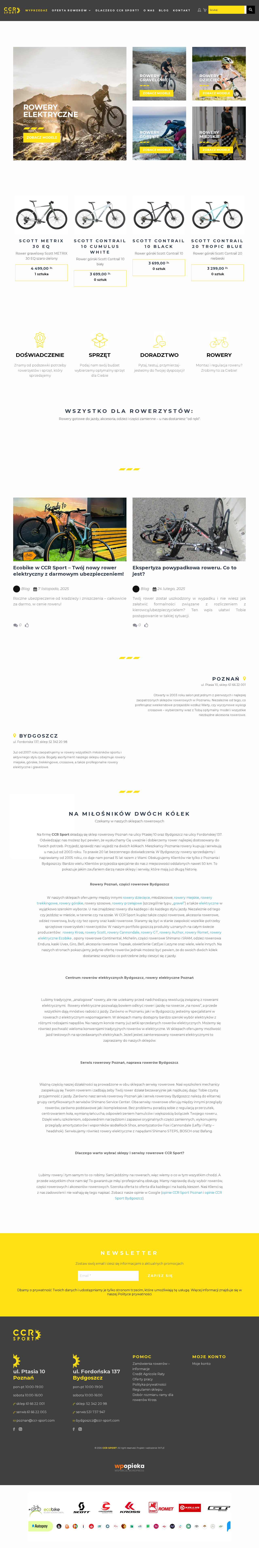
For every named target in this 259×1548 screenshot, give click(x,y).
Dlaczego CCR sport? (114, 10)
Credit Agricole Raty (149, 1382)
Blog (161, 10)
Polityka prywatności (149, 1393)
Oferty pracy (143, 1387)
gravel (178, 911)
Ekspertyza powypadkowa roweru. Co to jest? (185, 579)
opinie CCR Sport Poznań (182, 1201)
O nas (146, 10)
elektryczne (209, 911)
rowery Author (171, 940)
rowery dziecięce (136, 906)
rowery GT (149, 940)
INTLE (161, 1456)
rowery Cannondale (123, 940)
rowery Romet (196, 940)
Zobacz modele (42, 146)
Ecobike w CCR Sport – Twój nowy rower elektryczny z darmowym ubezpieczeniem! (68, 579)
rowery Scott (95, 940)
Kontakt (31, 18)
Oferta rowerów (66, 10)
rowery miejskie (186, 906)
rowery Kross (73, 940)
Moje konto (201, 1372)
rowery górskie (71, 911)
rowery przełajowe (127, 911)
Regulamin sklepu (147, 1398)
